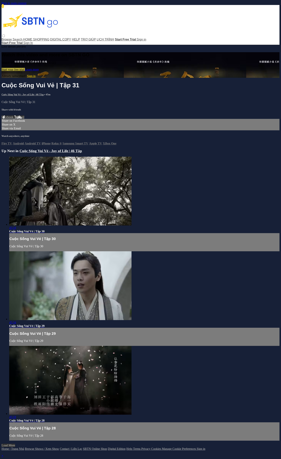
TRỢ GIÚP (88, 39)
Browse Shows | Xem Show (42, 448)
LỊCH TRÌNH (105, 39)
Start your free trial (13, 69)
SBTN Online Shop (95, 448)
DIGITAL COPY (60, 39)
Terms (137, 448)
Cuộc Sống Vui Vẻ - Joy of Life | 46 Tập (23, 94)
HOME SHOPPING (36, 39)
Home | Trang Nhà (13, 448)
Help (129, 448)
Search (18, 39)
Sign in (141, 39)
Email (20, 117)
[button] (3, 36)
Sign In (28, 43)
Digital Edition (117, 448)
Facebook (8, 117)
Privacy (146, 448)
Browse (7, 39)
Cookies (156, 448)
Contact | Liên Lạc (71, 448)
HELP (76, 39)
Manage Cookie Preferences (179, 448)
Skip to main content (14, 3)
